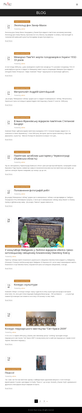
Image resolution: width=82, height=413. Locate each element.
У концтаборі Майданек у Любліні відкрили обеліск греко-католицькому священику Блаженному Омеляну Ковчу (39, 251)
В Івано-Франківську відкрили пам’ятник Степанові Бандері (44, 122)
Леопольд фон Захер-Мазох (30, 25)
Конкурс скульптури (25, 284)
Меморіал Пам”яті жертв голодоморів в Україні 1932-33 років (45, 58)
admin (23, 29)
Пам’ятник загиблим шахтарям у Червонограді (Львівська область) (42, 157)
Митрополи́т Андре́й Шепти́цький (34, 91)
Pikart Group (38, 410)
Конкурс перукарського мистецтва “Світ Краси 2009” (36, 328)
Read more (8, 41)
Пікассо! (9, 372)
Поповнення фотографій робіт (32, 190)
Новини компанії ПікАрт (22, 21)
